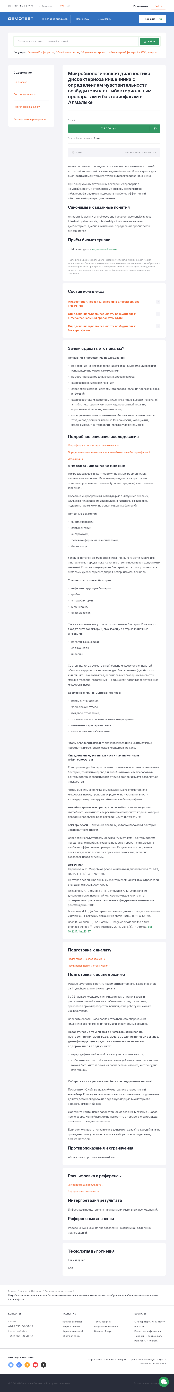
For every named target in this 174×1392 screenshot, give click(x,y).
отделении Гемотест (106, 249)
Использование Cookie (153, 1363)
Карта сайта (95, 1359)
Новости (139, 1326)
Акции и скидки (71, 1326)
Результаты (140, 6)
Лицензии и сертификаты (148, 1336)
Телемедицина (102, 1321)
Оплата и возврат (116, 1359)
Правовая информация (142, 1359)
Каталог (24, 1291)
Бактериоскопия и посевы (58, 1291)
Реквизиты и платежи (146, 1340)
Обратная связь (71, 1336)
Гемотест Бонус (103, 1331)
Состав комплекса (25, 94)
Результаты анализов (106, 1326)
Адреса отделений (73, 1331)
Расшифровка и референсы (30, 119)
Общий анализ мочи (67, 52)
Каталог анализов (73, 1321)
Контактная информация (147, 1331)
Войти (158, 6)
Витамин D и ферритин (41, 52)
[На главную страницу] (20, 19)
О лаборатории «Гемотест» (149, 1321)
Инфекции (36, 1291)
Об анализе (20, 82)
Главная (12, 1291)
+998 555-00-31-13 (22, 6)
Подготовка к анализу (27, 106)
